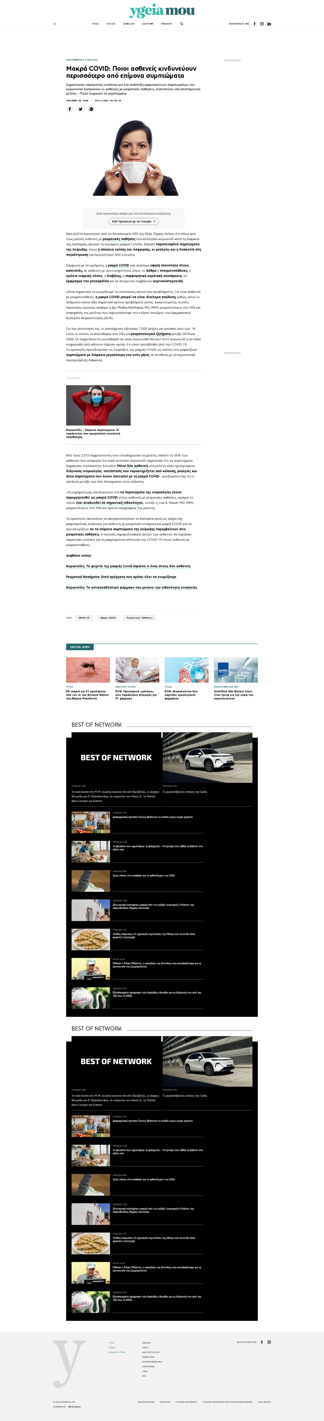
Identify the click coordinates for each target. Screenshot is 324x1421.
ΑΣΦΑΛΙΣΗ (128, 23)
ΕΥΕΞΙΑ (111, 23)
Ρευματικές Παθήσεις (140, 617)
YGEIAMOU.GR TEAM (77, 100)
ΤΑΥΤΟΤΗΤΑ (165, 1402)
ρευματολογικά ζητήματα (151, 334)
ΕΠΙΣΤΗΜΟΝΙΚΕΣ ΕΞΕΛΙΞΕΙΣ (82, 59)
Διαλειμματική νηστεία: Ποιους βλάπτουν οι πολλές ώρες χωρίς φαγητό (153, 817)
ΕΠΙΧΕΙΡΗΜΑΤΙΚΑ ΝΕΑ (152, 1361)
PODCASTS (166, 23)
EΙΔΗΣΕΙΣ (146, 1342)
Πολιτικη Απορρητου (186, 1402)
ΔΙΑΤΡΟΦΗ (147, 23)
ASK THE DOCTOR (150, 1352)
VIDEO (145, 1347)
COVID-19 (83, 617)
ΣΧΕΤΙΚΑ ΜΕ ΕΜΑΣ (146, 1402)
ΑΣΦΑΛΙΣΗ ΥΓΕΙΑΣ (117, 1352)
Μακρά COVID (108, 617)
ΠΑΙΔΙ (144, 1371)
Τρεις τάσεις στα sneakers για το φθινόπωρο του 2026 (144, 875)
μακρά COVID (118, 265)
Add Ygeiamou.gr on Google (131, 221)
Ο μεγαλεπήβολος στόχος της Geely (185, 792)
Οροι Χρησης (264, 1402)
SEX (144, 1376)
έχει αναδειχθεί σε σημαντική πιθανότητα (109, 502)
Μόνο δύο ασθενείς (132, 466)
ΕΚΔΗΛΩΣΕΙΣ (148, 1357)
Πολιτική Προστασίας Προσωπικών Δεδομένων (227, 1402)
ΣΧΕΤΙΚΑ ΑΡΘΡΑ (80, 647)
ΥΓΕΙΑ (95, 23)
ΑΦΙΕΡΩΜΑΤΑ (148, 1366)
